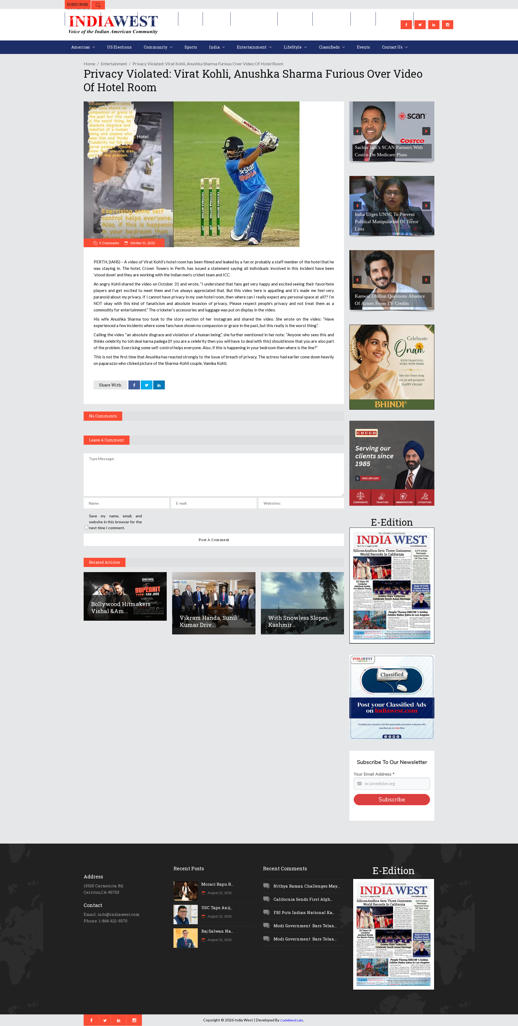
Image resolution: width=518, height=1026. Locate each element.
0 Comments (109, 243)
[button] (391, 131)
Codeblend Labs (291, 1020)
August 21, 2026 (219, 893)
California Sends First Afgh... (303, 899)
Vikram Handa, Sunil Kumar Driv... (208, 621)
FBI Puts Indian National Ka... (304, 912)
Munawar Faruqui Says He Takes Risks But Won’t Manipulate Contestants (387, 296)
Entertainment (114, 63)
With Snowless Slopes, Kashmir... (298, 621)
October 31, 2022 (142, 243)
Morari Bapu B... (217, 884)
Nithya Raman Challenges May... (307, 886)
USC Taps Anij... (217, 907)
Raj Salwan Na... (217, 931)
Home (89, 63)
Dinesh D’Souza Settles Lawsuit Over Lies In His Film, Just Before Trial (389, 147)
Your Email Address (374, 774)
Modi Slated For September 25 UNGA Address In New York (385, 225)
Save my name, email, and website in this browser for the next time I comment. (115, 522)
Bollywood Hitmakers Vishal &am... (121, 607)
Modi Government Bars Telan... (305, 925)
